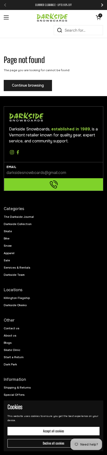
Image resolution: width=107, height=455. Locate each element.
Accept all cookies (53, 431)
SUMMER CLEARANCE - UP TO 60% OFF (53, 4)
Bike (6, 238)
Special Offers (14, 395)
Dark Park (10, 364)
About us (10, 335)
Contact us (11, 328)
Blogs (8, 342)
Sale (7, 260)
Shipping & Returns (17, 387)
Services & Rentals (17, 267)
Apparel (9, 253)
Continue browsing (28, 85)
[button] (98, 17)
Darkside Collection (18, 224)
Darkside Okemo (15, 305)
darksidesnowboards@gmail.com (36, 172)
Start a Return (14, 357)
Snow (8, 245)
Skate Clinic (12, 350)
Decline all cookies (53, 443)
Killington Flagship (17, 298)
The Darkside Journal (19, 217)
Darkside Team (14, 275)
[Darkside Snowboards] (52, 17)
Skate (8, 231)
